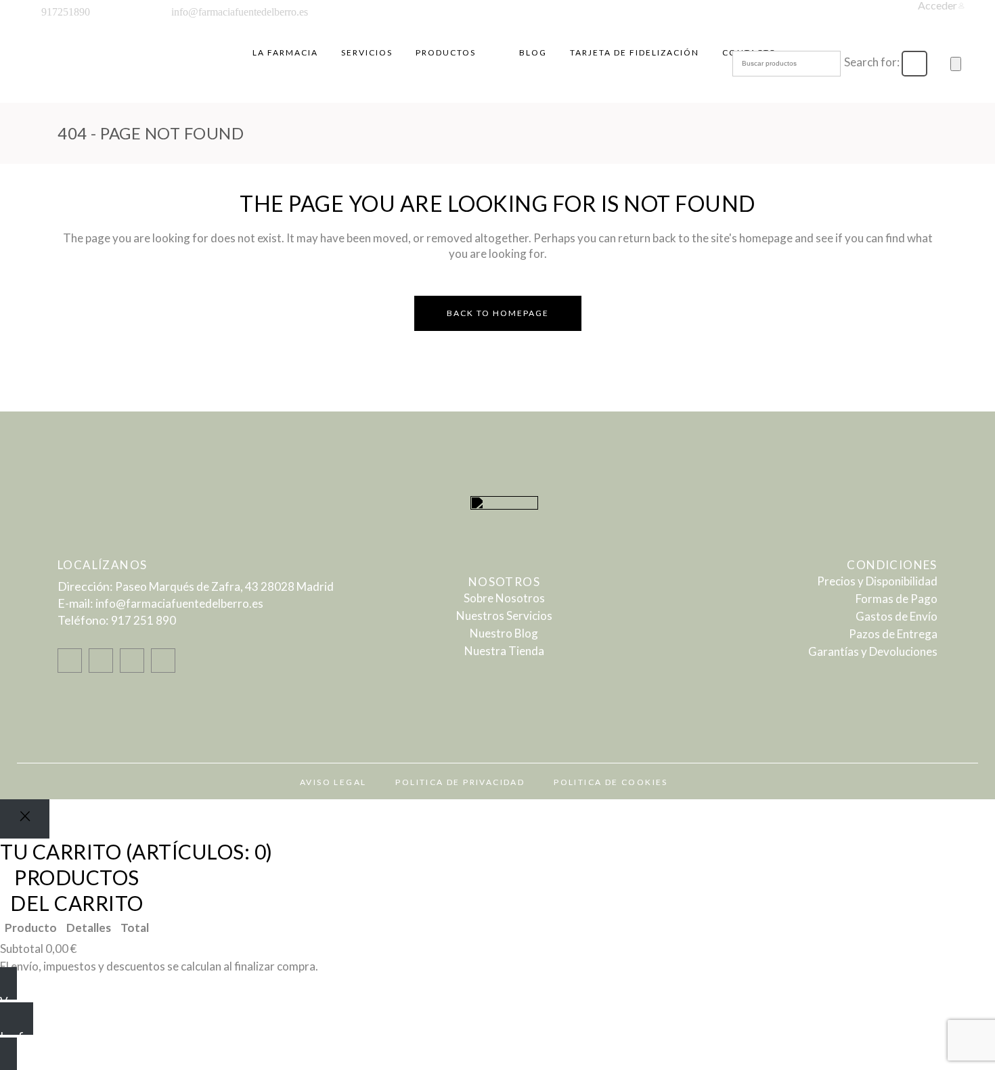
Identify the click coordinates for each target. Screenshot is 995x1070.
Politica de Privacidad (460, 782)
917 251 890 (143, 620)
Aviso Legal (333, 782)
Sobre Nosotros (504, 598)
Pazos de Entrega (893, 634)
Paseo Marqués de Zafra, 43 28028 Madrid (224, 586)
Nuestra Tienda (504, 651)
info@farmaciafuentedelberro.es (179, 603)
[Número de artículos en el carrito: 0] (955, 64)
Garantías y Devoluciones (872, 651)
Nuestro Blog (504, 633)
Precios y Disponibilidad (877, 581)
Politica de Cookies (611, 782)
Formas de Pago (896, 599)
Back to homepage (498, 313)
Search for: (872, 62)
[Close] (24, 819)
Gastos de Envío (896, 616)
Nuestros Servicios (504, 615)
